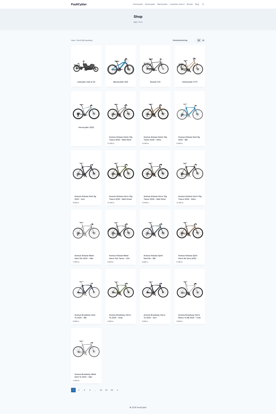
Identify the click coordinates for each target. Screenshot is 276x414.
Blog (197, 4)
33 (106, 390)
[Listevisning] (203, 40)
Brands (190, 4)
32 (101, 390)
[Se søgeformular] (203, 4)
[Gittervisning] (199, 40)
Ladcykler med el (177, 4)
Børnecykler (162, 4)
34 (112, 390)
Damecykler (150, 4)
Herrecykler (138, 4)
